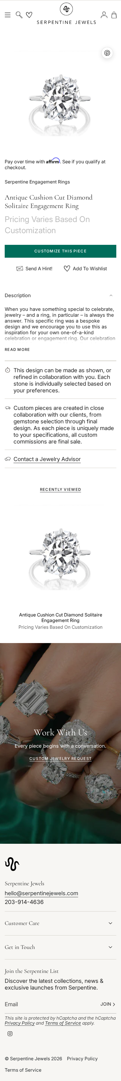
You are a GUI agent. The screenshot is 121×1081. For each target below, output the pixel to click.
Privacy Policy (20, 1023)
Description (18, 295)
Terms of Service (63, 1023)
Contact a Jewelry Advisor (47, 459)
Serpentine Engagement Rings (37, 182)
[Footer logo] (12, 864)
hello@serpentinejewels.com (41, 893)
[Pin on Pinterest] (60, 99)
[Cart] (114, 15)
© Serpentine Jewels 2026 (33, 1058)
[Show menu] (8, 15)
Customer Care (22, 923)
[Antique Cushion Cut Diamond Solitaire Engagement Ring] (60, 553)
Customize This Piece (60, 251)
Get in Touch (20, 947)
